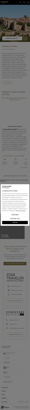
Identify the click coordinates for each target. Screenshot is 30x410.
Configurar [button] (14, 214)
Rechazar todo (15, 218)
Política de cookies (20, 210)
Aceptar (15, 222)
